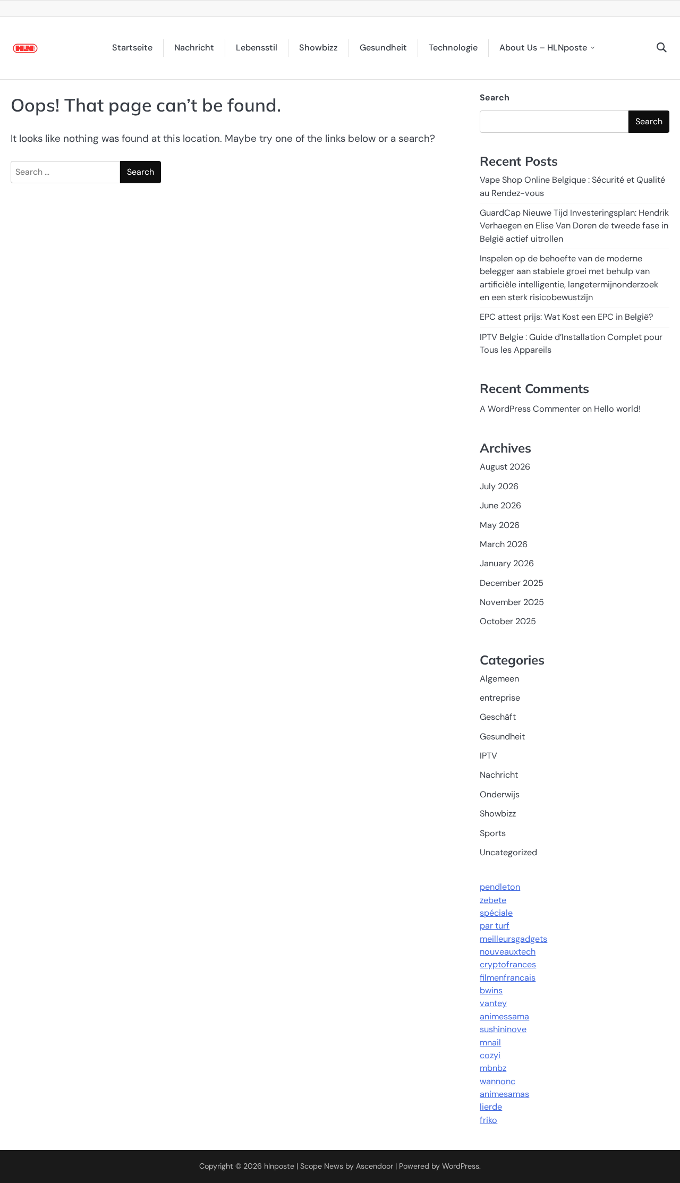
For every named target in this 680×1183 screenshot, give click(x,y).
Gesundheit (383, 47)
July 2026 (499, 486)
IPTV (488, 755)
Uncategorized (508, 852)
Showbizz (318, 47)
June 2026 (500, 505)
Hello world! (617, 408)
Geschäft (498, 716)
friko (488, 1120)
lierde (491, 1106)
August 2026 (505, 466)
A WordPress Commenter (530, 408)
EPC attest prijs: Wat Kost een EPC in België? (566, 316)
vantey (493, 1003)
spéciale (496, 912)
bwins (491, 990)
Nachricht (194, 47)
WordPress (460, 1166)
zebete (493, 900)
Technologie (453, 47)
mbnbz (493, 1068)
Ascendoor (374, 1166)
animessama (504, 1016)
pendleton (500, 886)
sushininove (503, 1029)
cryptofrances (508, 964)
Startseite (132, 47)
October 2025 (508, 621)
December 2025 (511, 583)
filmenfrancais (508, 977)
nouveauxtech (508, 951)
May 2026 (500, 525)
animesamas (504, 1094)
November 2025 (512, 602)
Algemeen (499, 678)
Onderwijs (500, 794)
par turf (494, 925)
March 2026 (504, 544)
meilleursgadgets (513, 938)
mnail (490, 1042)
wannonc (497, 1081)
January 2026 (507, 563)
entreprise (500, 697)
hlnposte (279, 1166)
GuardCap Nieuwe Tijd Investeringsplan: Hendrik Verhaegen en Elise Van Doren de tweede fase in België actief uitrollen (574, 225)
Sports (493, 833)
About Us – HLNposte (543, 47)
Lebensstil (256, 47)
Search (494, 97)
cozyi (490, 1055)
